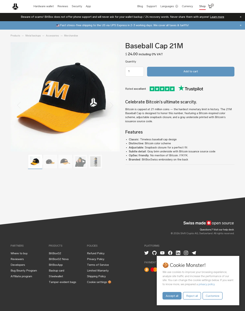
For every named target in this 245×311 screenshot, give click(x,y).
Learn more (217, 17)
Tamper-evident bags (62, 282)
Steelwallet (56, 276)
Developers (18, 265)
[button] (19, 105)
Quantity (130, 61)
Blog (140, 6)
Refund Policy (96, 253)
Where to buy (19, 253)
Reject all (192, 296)
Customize (212, 296)
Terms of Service (98, 265)
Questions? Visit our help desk (217, 229)
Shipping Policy (96, 276)
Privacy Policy (95, 259)
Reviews (62, 6)
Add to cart (190, 71)
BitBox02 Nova (59, 259)
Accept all (172, 296)
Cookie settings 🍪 (99, 282)
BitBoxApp (56, 265)
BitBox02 (55, 253)
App (88, 6)
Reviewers (17, 259)
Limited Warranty (98, 270)
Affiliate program (21, 276)
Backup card (56, 270)
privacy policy (207, 284)
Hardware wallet (43, 6)
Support (152, 6)
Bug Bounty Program (24, 270)
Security (77, 6)
